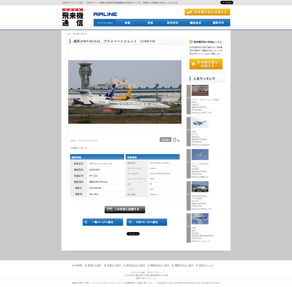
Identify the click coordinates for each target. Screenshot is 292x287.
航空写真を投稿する (207, 12)
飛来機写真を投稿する (206, 64)
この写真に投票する (125, 209)
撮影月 (218, 23)
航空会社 (173, 23)
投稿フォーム (206, 265)
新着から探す (95, 265)
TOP (69, 34)
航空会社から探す (135, 265)
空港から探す (114, 265)
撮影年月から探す (184, 265)
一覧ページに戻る (103, 222)
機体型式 (195, 23)
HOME (78, 265)
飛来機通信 (72, 17)
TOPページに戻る (147, 222)
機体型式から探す (160, 265)
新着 (127, 23)
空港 (150, 23)
